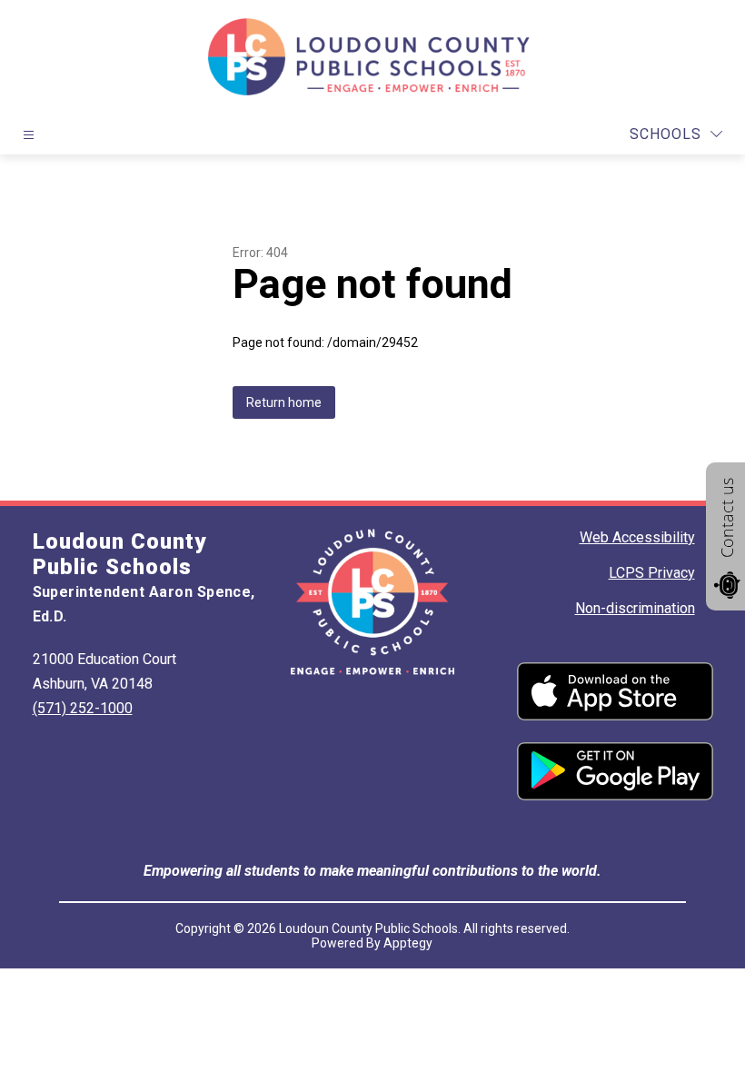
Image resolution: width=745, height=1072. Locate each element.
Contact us (727, 518)
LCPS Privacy (652, 572)
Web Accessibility (637, 537)
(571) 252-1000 (83, 708)
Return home (284, 402)
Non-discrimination (635, 608)
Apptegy (407, 943)
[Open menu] (28, 134)
